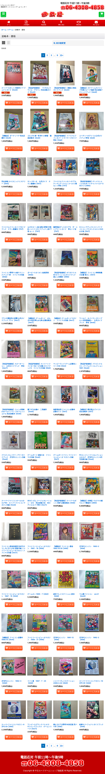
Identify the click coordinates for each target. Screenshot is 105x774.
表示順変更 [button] (61, 43)
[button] (3, 14)
